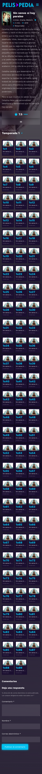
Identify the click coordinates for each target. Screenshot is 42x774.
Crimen (16, 20)
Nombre (6, 721)
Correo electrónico (11, 734)
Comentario (8, 701)
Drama (22, 20)
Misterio (29, 20)
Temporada (11, 132)
